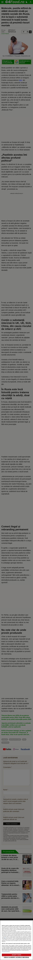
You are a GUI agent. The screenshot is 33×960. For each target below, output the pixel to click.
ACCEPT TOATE (16, 955)
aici (5, 937)
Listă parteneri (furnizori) (6, 951)
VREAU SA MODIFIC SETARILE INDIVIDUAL (16, 957)
